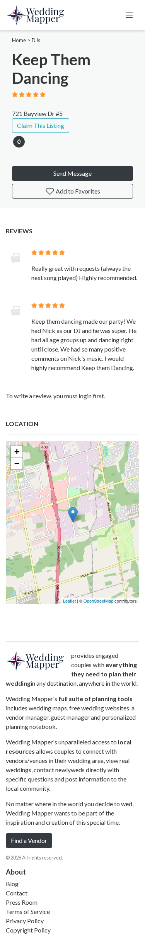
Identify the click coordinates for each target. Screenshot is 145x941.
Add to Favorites (77, 191)
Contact (16, 893)
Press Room (22, 902)
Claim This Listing (40, 125)
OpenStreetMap (98, 601)
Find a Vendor (29, 840)
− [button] (16, 463)
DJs (36, 40)
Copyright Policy (28, 930)
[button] (19, 140)
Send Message (72, 173)
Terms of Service (28, 911)
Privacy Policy (25, 920)
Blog (12, 883)
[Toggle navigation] (129, 15)
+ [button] (16, 452)
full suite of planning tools (95, 698)
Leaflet (69, 601)
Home (19, 40)
